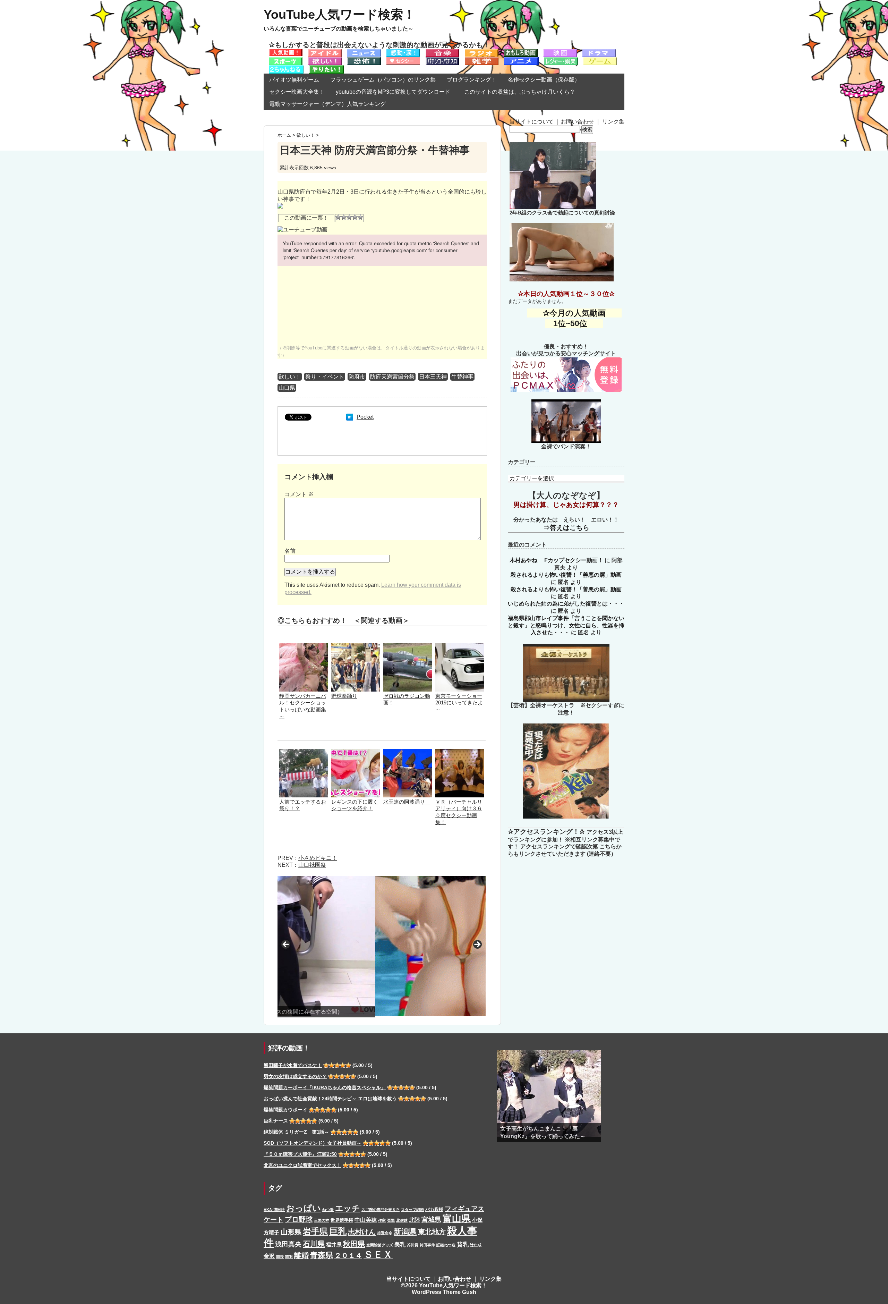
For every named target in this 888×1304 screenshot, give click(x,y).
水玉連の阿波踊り (406, 802)
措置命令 (384, 1233)
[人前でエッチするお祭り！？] (303, 752)
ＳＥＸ (378, 1254)
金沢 (269, 1256)
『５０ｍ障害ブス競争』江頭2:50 (300, 1154)
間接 (280, 1256)
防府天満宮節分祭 (392, 377)
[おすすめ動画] (285, 52)
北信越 (402, 1220)
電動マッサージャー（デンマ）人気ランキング (327, 104)
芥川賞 (412, 1245)
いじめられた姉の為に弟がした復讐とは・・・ (566, 604)
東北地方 (432, 1232)
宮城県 (431, 1219)
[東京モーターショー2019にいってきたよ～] (459, 646)
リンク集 (613, 122)
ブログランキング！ (472, 80)
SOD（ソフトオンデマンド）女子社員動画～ (312, 1143)
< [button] (286, 945)
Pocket (365, 417)
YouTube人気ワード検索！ (340, 14)
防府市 (357, 377)
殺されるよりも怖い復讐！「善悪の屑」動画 (566, 575)
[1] (338, 217)
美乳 (399, 1244)
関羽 (289, 1256)
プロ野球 (299, 1219)
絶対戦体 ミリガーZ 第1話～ (296, 1132)
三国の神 (321, 1220)
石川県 (314, 1244)
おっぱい (303, 1208)
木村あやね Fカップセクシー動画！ (556, 560)
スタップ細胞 (412, 1210)
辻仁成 (475, 1245)
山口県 (287, 388)
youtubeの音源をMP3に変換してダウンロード (393, 92)
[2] (344, 217)
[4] (355, 217)
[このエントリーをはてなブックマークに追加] (349, 417)
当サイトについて (531, 122)
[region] (382, 946)
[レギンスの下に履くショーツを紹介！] (355, 752)
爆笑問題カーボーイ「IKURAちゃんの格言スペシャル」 (325, 1087)
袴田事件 (427, 1245)
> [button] (477, 945)
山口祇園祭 (312, 865)
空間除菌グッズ (379, 1245)
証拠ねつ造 (445, 1245)
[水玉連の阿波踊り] (407, 752)
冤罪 (391, 1220)
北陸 (414, 1220)
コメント (299, 494)
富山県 (457, 1218)
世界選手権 (342, 1220)
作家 (382, 1220)
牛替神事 (462, 377)
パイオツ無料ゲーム (294, 80)
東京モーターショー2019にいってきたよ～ (459, 703)
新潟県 (405, 1231)
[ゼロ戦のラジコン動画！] (407, 646)
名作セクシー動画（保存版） (544, 80)
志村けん (362, 1232)
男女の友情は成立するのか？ (295, 1076)
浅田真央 (288, 1244)
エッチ (347, 1208)
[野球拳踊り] (355, 646)
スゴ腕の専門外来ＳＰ (380, 1210)
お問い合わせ (577, 122)
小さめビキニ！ (317, 858)
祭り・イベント (324, 377)
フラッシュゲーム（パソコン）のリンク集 (383, 80)
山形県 (291, 1232)
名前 (290, 551)
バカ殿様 (434, 1209)
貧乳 (463, 1244)
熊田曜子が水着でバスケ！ (293, 1065)
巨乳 (338, 1231)
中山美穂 (366, 1220)
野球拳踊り (344, 696)
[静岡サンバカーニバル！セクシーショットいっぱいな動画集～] (303, 646)
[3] (349, 217)
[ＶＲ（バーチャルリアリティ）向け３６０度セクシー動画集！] (459, 752)
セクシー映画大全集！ (297, 92)
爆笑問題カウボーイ (285, 1109)
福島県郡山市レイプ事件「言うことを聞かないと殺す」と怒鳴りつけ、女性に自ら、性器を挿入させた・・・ (566, 625)
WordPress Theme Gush (444, 1292)
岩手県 (315, 1231)
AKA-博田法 (274, 1210)
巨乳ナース (276, 1121)
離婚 (301, 1255)
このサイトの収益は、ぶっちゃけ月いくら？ (522, 92)
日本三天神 (433, 377)
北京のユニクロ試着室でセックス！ (302, 1165)
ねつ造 (328, 1210)
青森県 (321, 1255)
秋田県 (354, 1244)
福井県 (334, 1244)
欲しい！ (290, 377)
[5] (360, 217)
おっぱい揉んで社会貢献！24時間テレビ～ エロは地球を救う (330, 1098)
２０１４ (348, 1255)
